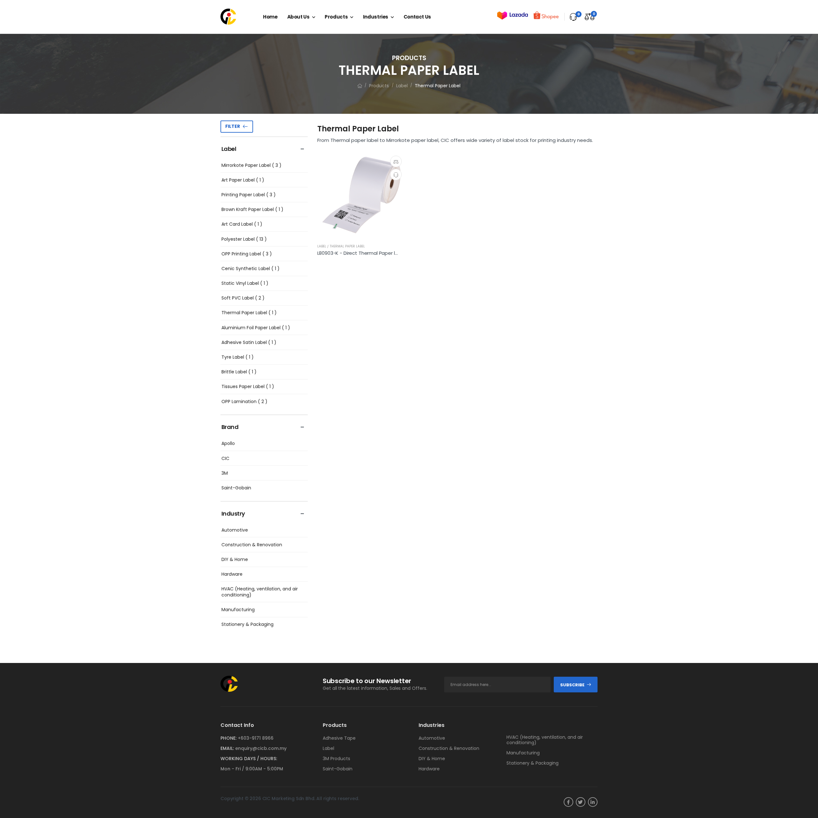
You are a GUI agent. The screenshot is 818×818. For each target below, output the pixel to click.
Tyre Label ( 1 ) (237, 357)
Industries (375, 16)
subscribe (572, 685)
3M (224, 473)
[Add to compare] (396, 161)
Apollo (228, 443)
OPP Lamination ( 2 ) (244, 401)
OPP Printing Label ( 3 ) (246, 254)
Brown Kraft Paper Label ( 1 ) (252, 209)
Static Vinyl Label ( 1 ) (244, 283)
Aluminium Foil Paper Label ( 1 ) (255, 328)
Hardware (232, 574)
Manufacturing (238, 609)
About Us (298, 16)
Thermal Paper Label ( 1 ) (249, 313)
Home (270, 16)
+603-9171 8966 (256, 738)
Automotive (234, 530)
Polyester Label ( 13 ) (244, 239)
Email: (227, 748)
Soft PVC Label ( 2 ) (243, 298)
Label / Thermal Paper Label (341, 246)
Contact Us (417, 16)
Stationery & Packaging (247, 624)
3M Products (336, 758)
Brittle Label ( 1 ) (239, 372)
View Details (362, 232)
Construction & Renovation (251, 545)
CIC (225, 458)
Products (336, 16)
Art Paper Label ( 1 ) (242, 180)
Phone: (228, 738)
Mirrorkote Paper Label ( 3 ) (251, 165)
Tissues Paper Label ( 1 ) (247, 386)
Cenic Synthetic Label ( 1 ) (250, 268)
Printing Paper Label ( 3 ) (248, 195)
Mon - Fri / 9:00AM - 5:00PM (251, 769)
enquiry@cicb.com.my (261, 748)
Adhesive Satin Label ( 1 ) (248, 342)
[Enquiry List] (573, 17)
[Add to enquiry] (396, 174)
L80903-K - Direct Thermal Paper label (361, 253)
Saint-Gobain (236, 488)
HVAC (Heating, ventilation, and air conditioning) (259, 591)
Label (402, 85)
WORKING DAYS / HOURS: (248, 758)
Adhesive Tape (339, 738)
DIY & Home (234, 559)
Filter (232, 126)
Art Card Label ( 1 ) (241, 224)
